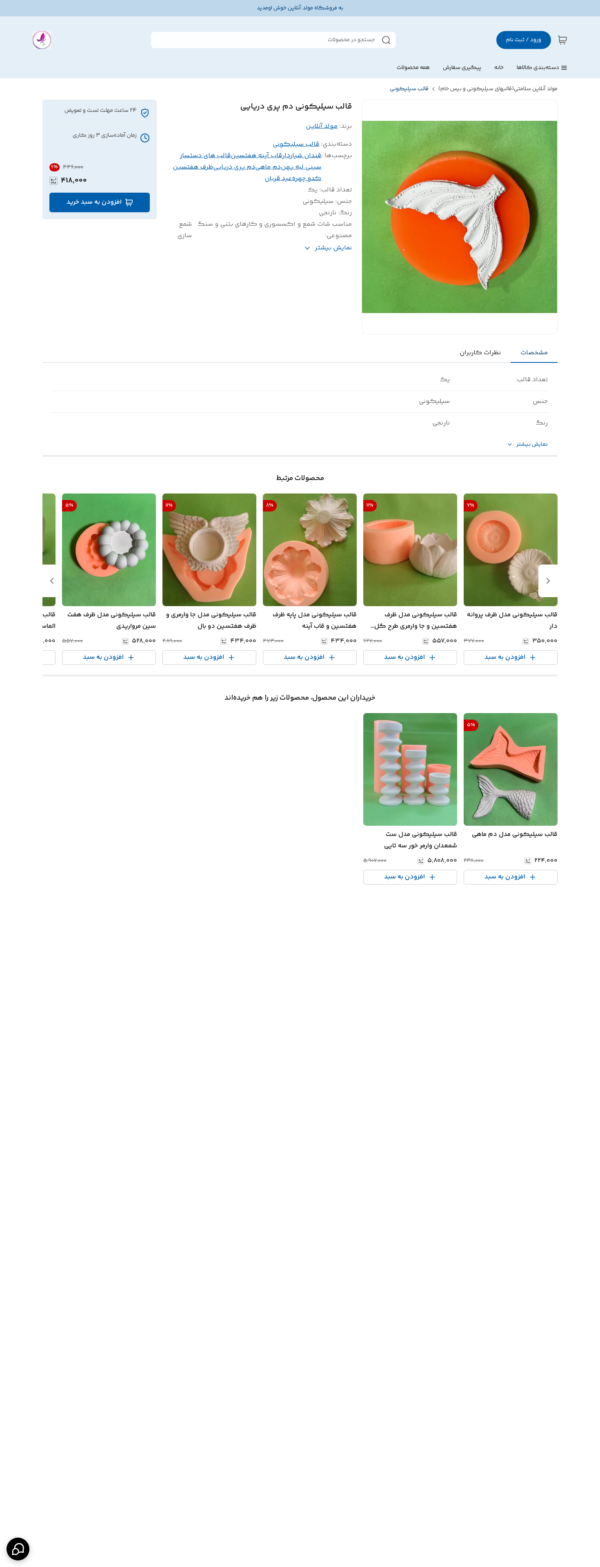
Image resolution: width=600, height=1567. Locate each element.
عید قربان (278, 178)
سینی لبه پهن (301, 167)
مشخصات (534, 353)
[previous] (548, 581)
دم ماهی (268, 167)
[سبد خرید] (562, 40)
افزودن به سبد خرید (94, 202)
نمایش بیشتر (532, 444)
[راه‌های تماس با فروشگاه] (18, 1549)
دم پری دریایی (234, 167)
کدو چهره (306, 178)
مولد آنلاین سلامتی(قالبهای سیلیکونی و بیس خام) (498, 89)
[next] (52, 581)
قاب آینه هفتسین (256, 156)
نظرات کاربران (480, 353)
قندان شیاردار (301, 156)
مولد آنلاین (322, 126)
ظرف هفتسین (193, 167)
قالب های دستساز (205, 156)
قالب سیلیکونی (409, 89)
